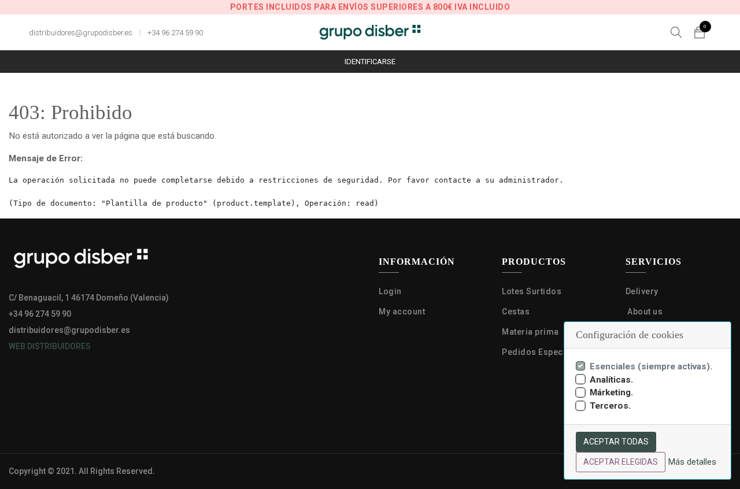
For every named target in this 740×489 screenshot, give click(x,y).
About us (644, 311)
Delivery (642, 291)
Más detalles (692, 462)
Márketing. (611, 392)
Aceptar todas (616, 441)
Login (390, 291)
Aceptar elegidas (620, 461)
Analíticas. (611, 380)
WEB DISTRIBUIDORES (50, 346)
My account (402, 311)
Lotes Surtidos (531, 291)
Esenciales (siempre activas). (651, 366)
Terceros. (610, 406)
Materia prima (531, 331)
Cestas (516, 311)
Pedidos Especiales (543, 352)
